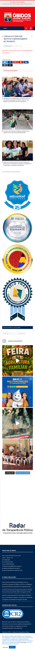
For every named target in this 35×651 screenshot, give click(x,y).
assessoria (14, 624)
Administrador (8, 46)
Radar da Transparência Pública (21, 632)
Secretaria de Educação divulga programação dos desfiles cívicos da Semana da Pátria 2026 (18, 4)
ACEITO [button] (12, 647)
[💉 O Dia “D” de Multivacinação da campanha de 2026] (17, 391)
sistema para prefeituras (23, 622)
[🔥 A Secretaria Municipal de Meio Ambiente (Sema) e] (17, 423)
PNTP (9, 632)
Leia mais (23, 642)
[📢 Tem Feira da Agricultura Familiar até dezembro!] (17, 360)
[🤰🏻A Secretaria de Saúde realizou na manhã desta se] (17, 454)
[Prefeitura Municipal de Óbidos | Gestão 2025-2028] (17, 17)
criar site (12, 622)
